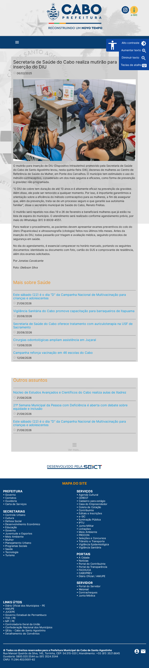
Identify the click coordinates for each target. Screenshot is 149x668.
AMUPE (9, 608)
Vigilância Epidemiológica (94, 544)
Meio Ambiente (14, 536)
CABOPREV (85, 573)
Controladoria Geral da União (22, 624)
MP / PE (10, 621)
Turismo (10, 555)
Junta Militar (86, 525)
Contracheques (88, 592)
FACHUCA (85, 569)
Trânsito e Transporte (92, 541)
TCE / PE (10, 618)
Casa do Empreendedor (93, 504)
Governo (10, 494)
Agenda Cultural (88, 494)
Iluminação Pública (90, 519)
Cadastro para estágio (92, 500)
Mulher (9, 539)
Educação (11, 527)
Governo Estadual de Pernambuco (26, 614)
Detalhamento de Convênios (22, 633)
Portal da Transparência (93, 566)
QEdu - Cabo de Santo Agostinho (25, 630)
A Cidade (84, 557)
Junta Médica (87, 595)
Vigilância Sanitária (90, 547)
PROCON (84, 535)
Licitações (85, 528)
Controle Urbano (15, 514)
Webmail (84, 589)
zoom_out (143, 58)
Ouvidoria (11, 500)
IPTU (81, 522)
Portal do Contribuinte (92, 563)
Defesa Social (13, 521)
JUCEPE (10, 611)
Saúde (9, 549)
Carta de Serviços (16, 504)
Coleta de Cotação (90, 507)
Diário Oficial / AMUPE (92, 576)
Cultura (9, 518)
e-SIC (82, 516)
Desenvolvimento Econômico (22, 524)
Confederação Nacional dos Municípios (28, 627)
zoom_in (144, 51)
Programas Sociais (16, 545)
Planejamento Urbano (18, 542)
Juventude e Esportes (18, 533)
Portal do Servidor (89, 586)
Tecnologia (11, 552)
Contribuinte (86, 510)
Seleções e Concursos (92, 538)
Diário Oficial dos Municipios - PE (25, 605)
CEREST (83, 497)
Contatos (10, 497)
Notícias (83, 560)
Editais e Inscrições (90, 513)
